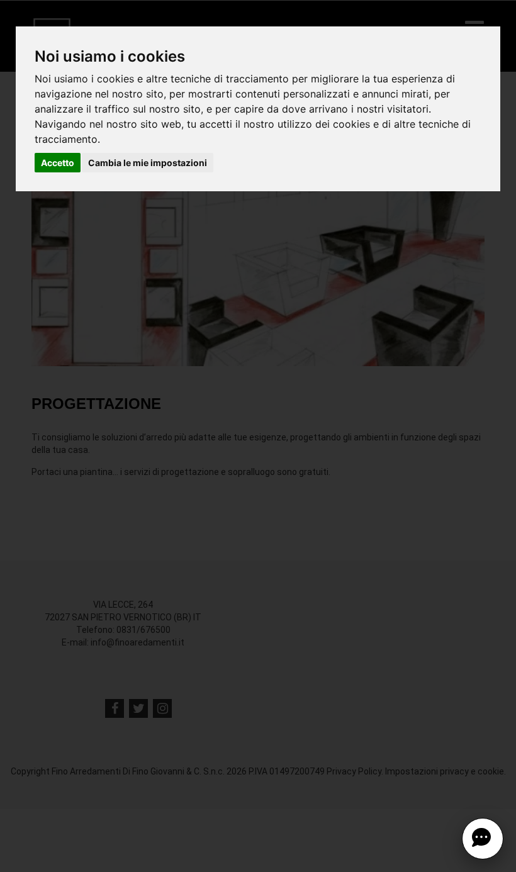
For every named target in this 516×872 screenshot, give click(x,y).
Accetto (57, 162)
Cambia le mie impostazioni (147, 162)
